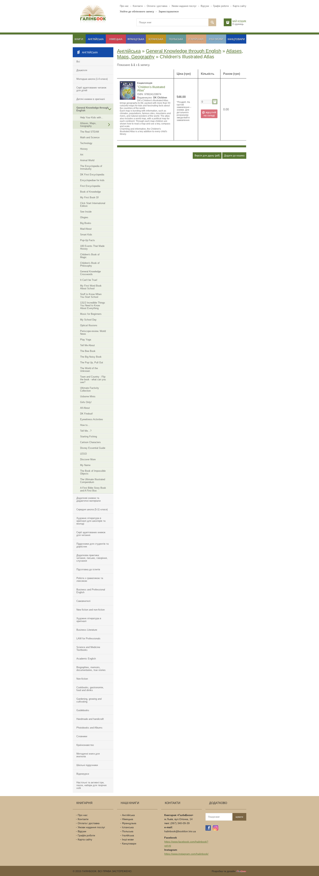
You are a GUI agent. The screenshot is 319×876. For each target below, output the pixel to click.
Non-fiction (82, 678)
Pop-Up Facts (87, 240)
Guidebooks (82, 710)
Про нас (124, 6)
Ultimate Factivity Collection (89, 389)
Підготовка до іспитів (88, 569)
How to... (85, 425)
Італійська (196, 39)
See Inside (86, 211)
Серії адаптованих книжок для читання (90, 533)
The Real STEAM (89, 131)
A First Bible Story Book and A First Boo (93, 489)
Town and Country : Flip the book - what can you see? (93, 379)
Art (81, 154)
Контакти (138, 6)
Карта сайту (239, 6)
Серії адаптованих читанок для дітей (91, 89)
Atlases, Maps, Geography (88, 124)
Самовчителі (83, 601)
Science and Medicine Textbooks (88, 648)
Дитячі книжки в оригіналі (90, 99)
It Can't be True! (88, 280)
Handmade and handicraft (90, 719)
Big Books (85, 223)
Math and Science (90, 137)
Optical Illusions (88, 325)
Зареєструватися (169, 11)
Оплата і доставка (157, 6)
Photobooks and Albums (89, 727)
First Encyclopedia (90, 186)
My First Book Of (89, 197)
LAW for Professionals (88, 638)
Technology (86, 143)
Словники (81, 736)
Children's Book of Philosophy (90, 264)
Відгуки (205, 6)
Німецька (115, 39)
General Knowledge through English (92, 109)
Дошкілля (81, 70)
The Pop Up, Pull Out (91, 362)
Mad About (86, 228)
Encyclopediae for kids (92, 180)
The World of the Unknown (89, 369)
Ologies (84, 217)
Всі (78, 61)
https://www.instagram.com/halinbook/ (186, 853)
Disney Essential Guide (92, 448)
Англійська (96, 39)
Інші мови (216, 39)
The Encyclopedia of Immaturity (91, 167)
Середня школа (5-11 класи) (92, 509)
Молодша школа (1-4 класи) (92, 79)
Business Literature (86, 629)
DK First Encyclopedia (92, 174)
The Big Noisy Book (91, 356)
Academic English (86, 658)
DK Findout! (86, 413)
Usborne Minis (87, 396)
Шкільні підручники (87, 765)
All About (85, 408)
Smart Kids (86, 234)
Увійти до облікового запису (137, 11)
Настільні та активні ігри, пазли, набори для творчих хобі (91, 785)
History (84, 149)
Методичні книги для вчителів (88, 755)
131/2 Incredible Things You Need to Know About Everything (92, 305)
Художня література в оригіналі (88, 620)
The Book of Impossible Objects (93, 472)
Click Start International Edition (92, 204)
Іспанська (156, 39)
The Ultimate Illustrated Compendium (92, 481)
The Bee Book (87, 351)
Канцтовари (236, 39)
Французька (135, 39)
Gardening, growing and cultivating (89, 700)
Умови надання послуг (184, 6)
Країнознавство (85, 745)
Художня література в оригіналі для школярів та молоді (90, 521)
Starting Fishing (88, 436)
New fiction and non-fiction (90, 609)
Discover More (88, 459)
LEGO (83, 453)
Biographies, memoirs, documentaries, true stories (91, 668)
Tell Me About (87, 345)
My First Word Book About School (91, 287)
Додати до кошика (234, 155)
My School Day (88, 319)
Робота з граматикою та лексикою (89, 579)
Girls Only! (86, 402)
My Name (85, 465)
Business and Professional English (90, 591)
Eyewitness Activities (91, 419)
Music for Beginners (91, 314)
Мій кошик (239, 21)
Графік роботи (221, 6)
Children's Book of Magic (90, 256)
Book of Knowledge (90, 191)
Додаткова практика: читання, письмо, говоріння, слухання (92, 558)
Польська (176, 39)
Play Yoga (85, 339)
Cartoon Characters (90, 442)
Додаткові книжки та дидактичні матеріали (88, 499)
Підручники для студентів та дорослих (92, 545)
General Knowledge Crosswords (90, 273)
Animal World (87, 160)
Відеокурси (82, 773)
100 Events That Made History (92, 247)
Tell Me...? (85, 430)
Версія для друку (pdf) (207, 155)
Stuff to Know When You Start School (91, 295)
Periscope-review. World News (93, 332)
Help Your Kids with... (91, 117)
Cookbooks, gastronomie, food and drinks (90, 689)
